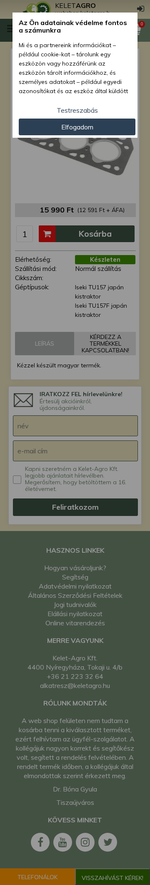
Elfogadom (77, 127)
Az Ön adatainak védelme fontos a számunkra (73, 26)
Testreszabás (77, 110)
